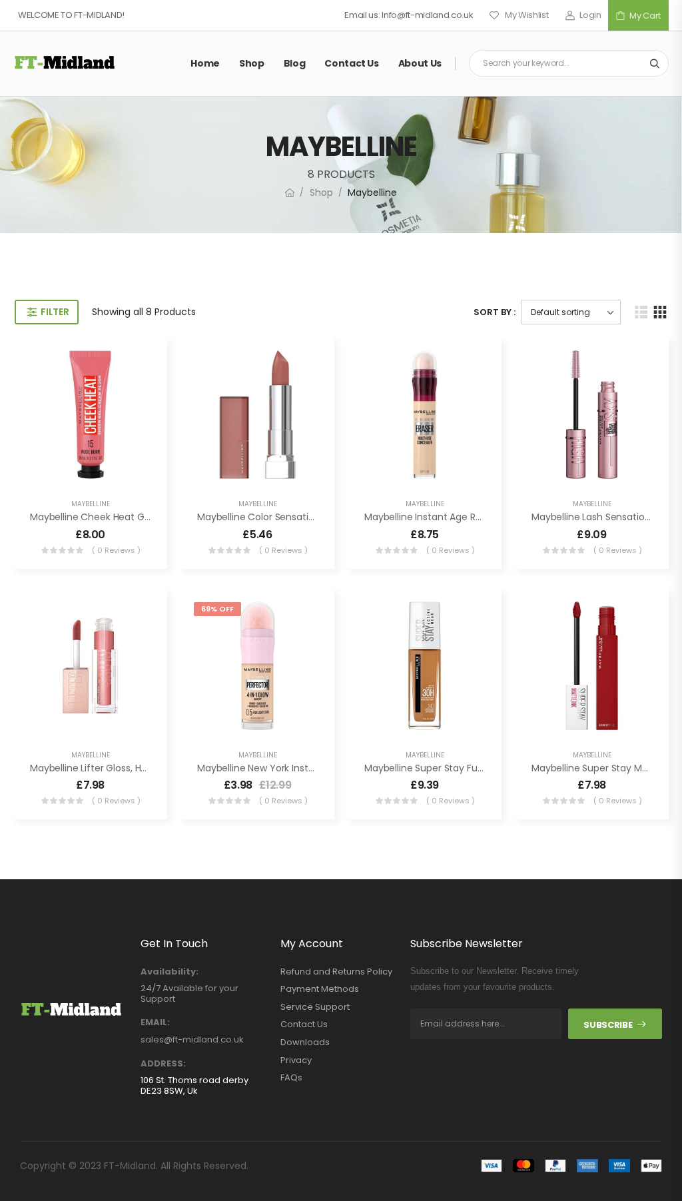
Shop (251, 63)
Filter (55, 311)
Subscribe (607, 1024)
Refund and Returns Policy (336, 972)
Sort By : (494, 312)
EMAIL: (155, 1022)
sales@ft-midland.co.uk (192, 1039)
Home (205, 63)
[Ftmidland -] (64, 63)
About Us (420, 63)
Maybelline (90, 504)
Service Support (315, 1007)
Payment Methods (319, 989)
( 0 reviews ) (116, 550)
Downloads (305, 1042)
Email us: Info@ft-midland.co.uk (408, 15)
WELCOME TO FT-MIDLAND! (71, 15)
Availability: (169, 972)
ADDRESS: (163, 1063)
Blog (295, 63)
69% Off (217, 608)
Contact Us (351, 63)
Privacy (296, 1060)
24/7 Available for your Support (189, 993)
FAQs (291, 1077)
